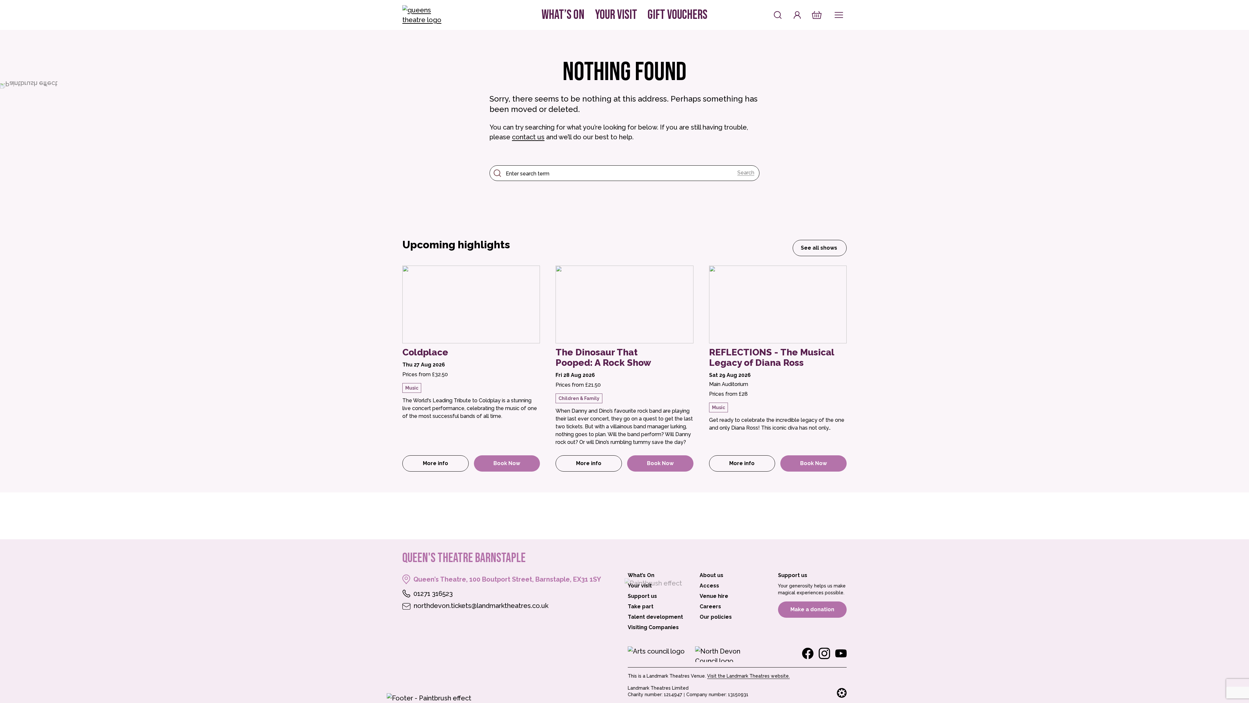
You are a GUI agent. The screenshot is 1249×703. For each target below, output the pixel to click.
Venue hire (714, 596)
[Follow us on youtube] (841, 653)
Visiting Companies (653, 627)
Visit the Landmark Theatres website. (748, 676)
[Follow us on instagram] (824, 653)
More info (446, 465)
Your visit (616, 15)
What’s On (563, 15)
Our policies (716, 617)
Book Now (506, 463)
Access (709, 586)
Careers (710, 606)
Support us (642, 596)
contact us (528, 137)
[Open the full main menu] (839, 15)
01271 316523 (433, 594)
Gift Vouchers (677, 15)
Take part (640, 606)
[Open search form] (778, 15)
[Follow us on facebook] (807, 653)
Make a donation (812, 609)
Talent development (655, 617)
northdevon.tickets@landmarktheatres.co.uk (481, 606)
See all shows (819, 248)
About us (711, 575)
